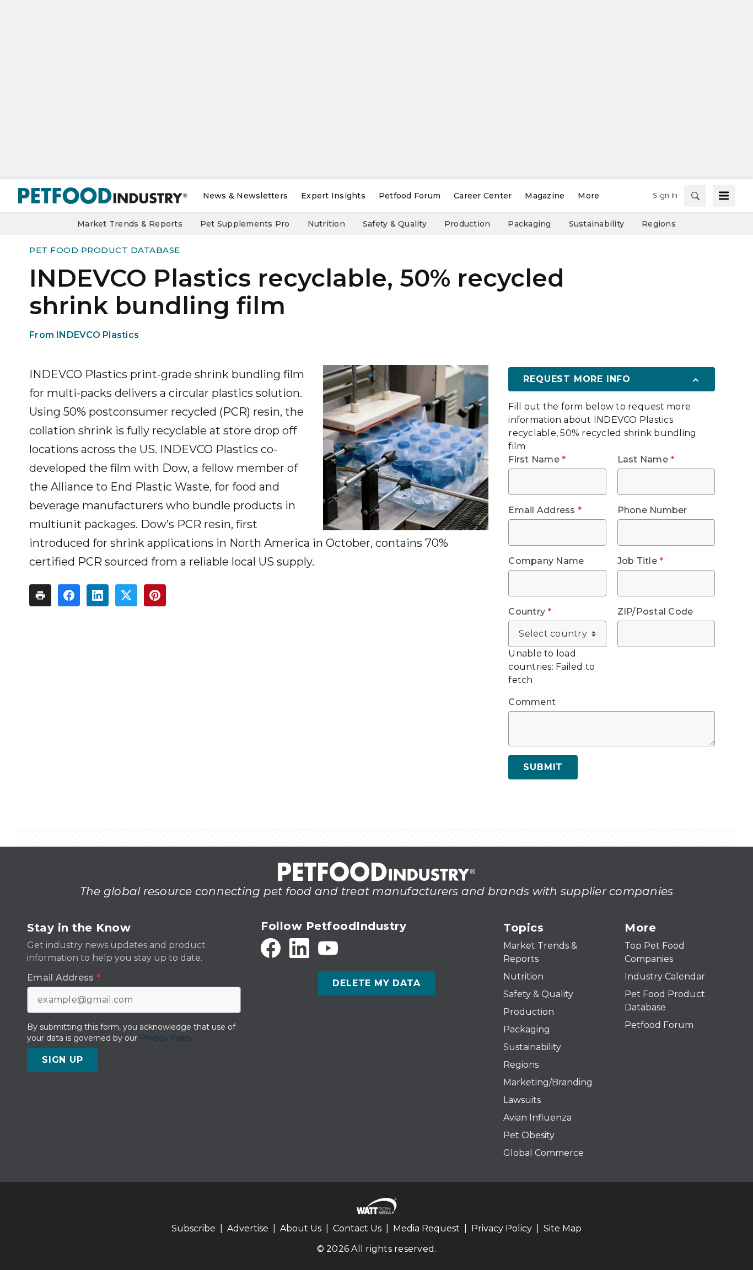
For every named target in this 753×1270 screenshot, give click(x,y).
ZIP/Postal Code (655, 611)
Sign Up (62, 1059)
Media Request (426, 1228)
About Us (300, 1228)
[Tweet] (126, 595)
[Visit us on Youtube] (328, 948)
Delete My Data (376, 983)
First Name (537, 459)
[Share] (69, 595)
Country (529, 611)
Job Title (640, 561)
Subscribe (193, 1228)
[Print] (40, 595)
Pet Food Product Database (104, 250)
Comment (532, 702)
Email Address (545, 510)
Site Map (563, 1228)
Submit (543, 767)
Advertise (247, 1228)
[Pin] (155, 595)
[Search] (695, 196)
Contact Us (357, 1228)
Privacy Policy (501, 1228)
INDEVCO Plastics (97, 335)
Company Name (546, 561)
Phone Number (652, 510)
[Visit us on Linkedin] (299, 948)
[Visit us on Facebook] (271, 948)
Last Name (646, 459)
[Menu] (724, 196)
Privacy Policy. (167, 1038)
